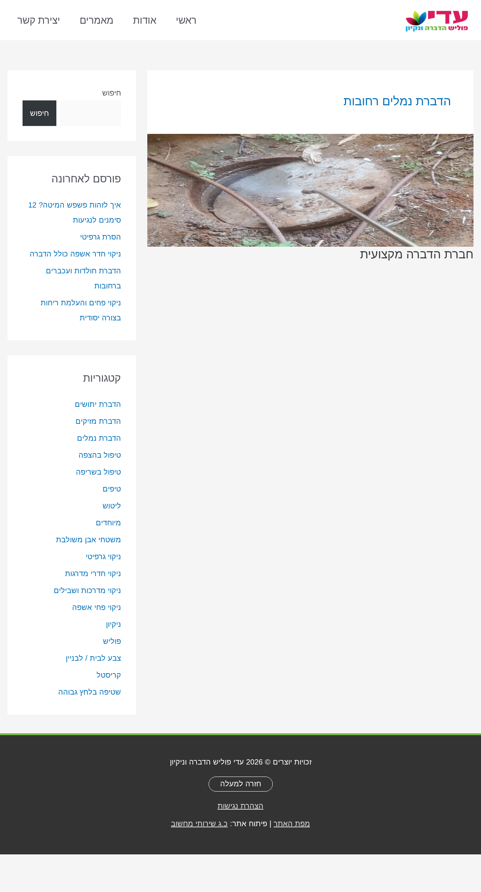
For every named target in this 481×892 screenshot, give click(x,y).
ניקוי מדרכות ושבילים (87, 590)
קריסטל (109, 675)
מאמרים (96, 20)
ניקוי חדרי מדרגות (93, 573)
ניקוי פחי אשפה (96, 607)
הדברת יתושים (98, 404)
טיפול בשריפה (98, 472)
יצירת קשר (38, 20)
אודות (144, 20)
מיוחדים (108, 523)
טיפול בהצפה (100, 455)
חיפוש (111, 93)
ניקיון (113, 624)
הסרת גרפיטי (100, 237)
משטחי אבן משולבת (88, 540)
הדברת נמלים (99, 438)
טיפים (112, 489)
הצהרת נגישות (240, 806)
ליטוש (112, 506)
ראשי (186, 20)
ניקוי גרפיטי (103, 556)
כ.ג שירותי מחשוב (199, 823)
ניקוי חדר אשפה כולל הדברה (75, 254)
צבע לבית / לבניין (93, 658)
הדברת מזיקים (98, 421)
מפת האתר (292, 823)
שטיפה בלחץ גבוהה (89, 692)
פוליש (112, 641)
